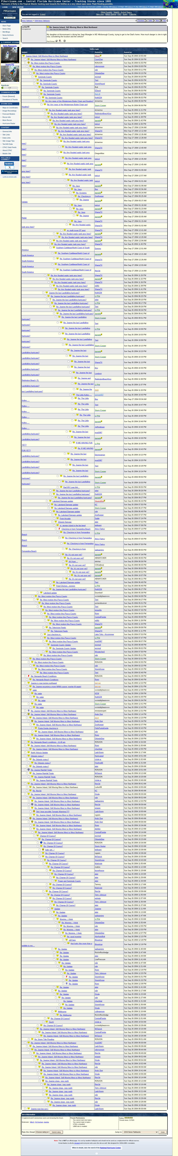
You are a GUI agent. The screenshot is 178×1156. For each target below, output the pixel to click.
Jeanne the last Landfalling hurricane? (64, 293)
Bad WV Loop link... (71, 487)
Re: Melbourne (65, 1015)
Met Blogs (6, 32)
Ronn (97, 614)
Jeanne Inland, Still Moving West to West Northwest (47, 56)
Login (5, 7)
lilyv (96, 368)
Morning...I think (66, 919)
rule (96, 70)
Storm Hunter (100, 846)
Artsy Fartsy (100, 529)
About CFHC (7, 150)
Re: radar (38, 694)
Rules (125, 14)
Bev (96, 189)
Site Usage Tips (8, 141)
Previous (141, 20)
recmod (98, 77)
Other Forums (106, 12)
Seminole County (45, 77)
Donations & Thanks (10, 99)
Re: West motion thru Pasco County (45, 63)
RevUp (97, 271)
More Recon (7, 120)
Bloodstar (98, 940)
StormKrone (99, 669)
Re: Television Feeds (57, 628)
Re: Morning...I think (70, 923)
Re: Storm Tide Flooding (44, 1039)
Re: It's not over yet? (73, 555)
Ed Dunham (39, 1122)
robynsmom (99, 66)
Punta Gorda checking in (48, 728)
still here (72, 940)
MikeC (32, 1122)
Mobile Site (7, 153)
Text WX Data (8, 144)
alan (96, 522)
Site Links (6, 135)
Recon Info (7, 117)
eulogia (98, 898)
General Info (7, 131)
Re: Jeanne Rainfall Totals (41, 770)
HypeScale (5, 85)
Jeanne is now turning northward (44, 683)
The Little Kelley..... (84, 395)
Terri (96, 80)
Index (150, 20)
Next (157, 20)
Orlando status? (37, 756)
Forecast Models (9, 114)
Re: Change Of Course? (51, 839)
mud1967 (98, 433)
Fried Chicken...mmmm (65, 586)
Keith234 (98, 98)
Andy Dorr (99, 714)
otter (96, 300)
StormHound (100, 84)
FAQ (119, 14)
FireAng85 (99, 763)
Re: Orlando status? (41, 759)
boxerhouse (99, 870)
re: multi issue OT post (76, 230)
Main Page (7, 26)
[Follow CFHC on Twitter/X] (9, 167)
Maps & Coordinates (10, 108)
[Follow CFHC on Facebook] (9, 164)
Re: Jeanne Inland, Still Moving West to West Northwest (53, 59)
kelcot (97, 117)
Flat (164, 20)
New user (100, 14)
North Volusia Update (39, 753)
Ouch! (51, 1022)
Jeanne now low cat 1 (39, 1109)
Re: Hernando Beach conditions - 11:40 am (48, 742)
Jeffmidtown (100, 427)
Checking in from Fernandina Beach (76, 529)
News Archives (8, 35)
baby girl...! (49, 850)
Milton (114, 7)
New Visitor (18, 7)
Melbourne (62, 1012)
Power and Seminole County (69, 881)
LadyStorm (99, 752)
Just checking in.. (54, 634)
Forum (5, 96)
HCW (97, 693)
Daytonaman (100, 455)
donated (77, 1143)
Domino (98, 249)
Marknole (98, 864)
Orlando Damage (64, 522)
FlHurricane (10, 11)
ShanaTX (98, 131)
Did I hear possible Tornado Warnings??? (52, 812)
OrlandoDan (99, 73)
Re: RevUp (37, 791)
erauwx (98, 808)
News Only (7, 29)
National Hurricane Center (110, 1148)
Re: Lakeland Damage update (66, 505)
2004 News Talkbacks (42, 21)
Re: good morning (74, 937)
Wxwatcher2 (100, 652)
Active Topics (126, 12)
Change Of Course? (48, 836)
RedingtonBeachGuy (103, 114)
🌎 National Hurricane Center (9, 171)
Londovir (98, 374)
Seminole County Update (61, 645)
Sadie (97, 518)
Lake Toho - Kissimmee (104, 634)
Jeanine (98, 909)
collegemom (100, 1011)
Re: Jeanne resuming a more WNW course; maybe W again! (57, 687)
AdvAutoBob (100, 936)
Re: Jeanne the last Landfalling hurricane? (68, 296)
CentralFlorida (100, 617)
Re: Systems (81, 193)
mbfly (97, 286)
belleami (98, 525)
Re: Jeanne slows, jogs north (57, 1081)
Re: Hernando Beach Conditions (44, 676)
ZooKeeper (99, 196)
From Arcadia (65, 519)
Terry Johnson (100, 895)
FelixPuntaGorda (101, 728)
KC (96, 504)
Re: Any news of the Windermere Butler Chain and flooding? (69, 101)
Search (5, 38)
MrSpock (98, 773)
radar (35, 690)
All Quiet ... (73, 562)
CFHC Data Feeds (9, 147)
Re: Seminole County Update (64, 648)
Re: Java (76, 186)
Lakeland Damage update (63, 501)
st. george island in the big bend (73, 525)
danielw (46, 1122)
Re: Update (60, 912)
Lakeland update (50, 593)
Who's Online (110, 14)
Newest (11, 96)
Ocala (97, 794)
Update (57, 909)
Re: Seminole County (48, 80)
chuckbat (98, 749)
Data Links (7, 138)
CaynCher (99, 59)
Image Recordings (9, 111)
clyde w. (98, 759)
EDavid (98, 91)
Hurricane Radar (9, 123)
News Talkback (27, 21)
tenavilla (98, 610)
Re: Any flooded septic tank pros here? (64, 110)
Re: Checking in (84, 196)
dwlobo (97, 829)
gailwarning (99, 550)
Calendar (132, 14)
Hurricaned (99, 756)
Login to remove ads (10, 177)
